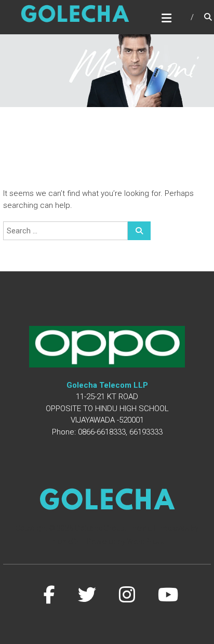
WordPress (145, 541)
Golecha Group (100, 528)
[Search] (139, 230)
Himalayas (171, 528)
